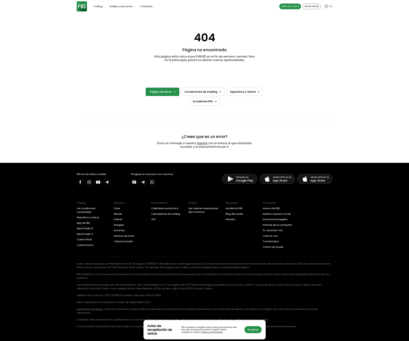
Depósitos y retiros (243, 92)
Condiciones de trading (201, 92)
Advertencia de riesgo (90, 309)
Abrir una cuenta (290, 6)
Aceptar (253, 330)
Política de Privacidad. (212, 332)
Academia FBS (203, 101)
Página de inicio (161, 92)
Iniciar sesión (312, 6)
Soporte (202, 143)
